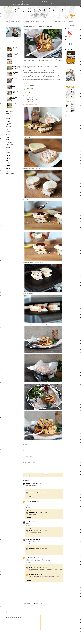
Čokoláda (9, 118)
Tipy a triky (9, 157)
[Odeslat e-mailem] (43, 474)
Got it (69, 3)
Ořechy (8, 132)
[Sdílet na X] (45, 474)
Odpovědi (29, 489)
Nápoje (8, 131)
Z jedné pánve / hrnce (11, 166)
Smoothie (9, 149)
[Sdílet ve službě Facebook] (46, 474)
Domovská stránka (43, 601)
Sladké (8, 147)
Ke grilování (9, 126)
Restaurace (9, 142)
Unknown (28, 501)
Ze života (9, 170)
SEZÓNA (32, 21)
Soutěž (8, 150)
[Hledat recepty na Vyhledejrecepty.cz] (10, 612)
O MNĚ (6, 21)
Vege (8, 162)
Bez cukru (9, 113)
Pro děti (8, 141)
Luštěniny (9, 128)
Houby (8, 121)
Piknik (30, 475)
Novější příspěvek (26, 601)
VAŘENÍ (12, 21)
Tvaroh (8, 158)
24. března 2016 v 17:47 (33, 521)
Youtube (8, 165)
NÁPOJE (51, 21)
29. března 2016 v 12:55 (42, 548)
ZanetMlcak (28, 539)
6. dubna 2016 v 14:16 (34, 557)
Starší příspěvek (59, 601)
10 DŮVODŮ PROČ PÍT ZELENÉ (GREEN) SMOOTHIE (16, 67)
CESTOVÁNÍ (64, 21)
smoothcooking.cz (33, 492)
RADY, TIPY (57, 21)
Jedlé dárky (9, 124)
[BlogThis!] (44, 474)
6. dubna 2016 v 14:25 (42, 567)
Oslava (8, 134)
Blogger (49, 632)
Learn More (63, 3)
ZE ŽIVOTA (71, 21)
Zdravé (8, 168)
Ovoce (8, 136)
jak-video (9, 123)
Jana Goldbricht (29, 483)
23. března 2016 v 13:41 (34, 501)
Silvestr (8, 145)
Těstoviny (9, 155)
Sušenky (8, 152)
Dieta (8, 120)
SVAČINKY (45, 21)
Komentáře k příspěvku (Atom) (37, 603)
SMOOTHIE (38, 21)
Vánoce (8, 160)
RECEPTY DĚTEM (25, 21)
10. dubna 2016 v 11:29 (37, 574)
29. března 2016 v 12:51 (35, 539)
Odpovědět (28, 487)
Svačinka (8, 153)
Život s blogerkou (10, 173)
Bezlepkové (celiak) (11, 115)
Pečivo (8, 137)
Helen (27, 521)
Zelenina (8, 171)
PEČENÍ (17, 21)
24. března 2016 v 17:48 (42, 492)
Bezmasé (27, 475)
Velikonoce (9, 163)
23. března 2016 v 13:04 (37, 483)
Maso (8, 129)
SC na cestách (10, 144)
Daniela (27, 505)
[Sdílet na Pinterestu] (47, 474)
